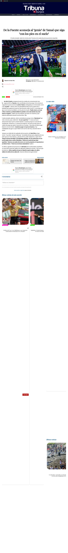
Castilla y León (25, 14)
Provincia (18, 14)
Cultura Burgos (41, 14)
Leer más (25, 394)
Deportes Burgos (49, 14)
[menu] (1, 1)
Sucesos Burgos (33, 14)
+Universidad (56, 14)
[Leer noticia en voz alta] (2, 84)
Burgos (13, 14)
